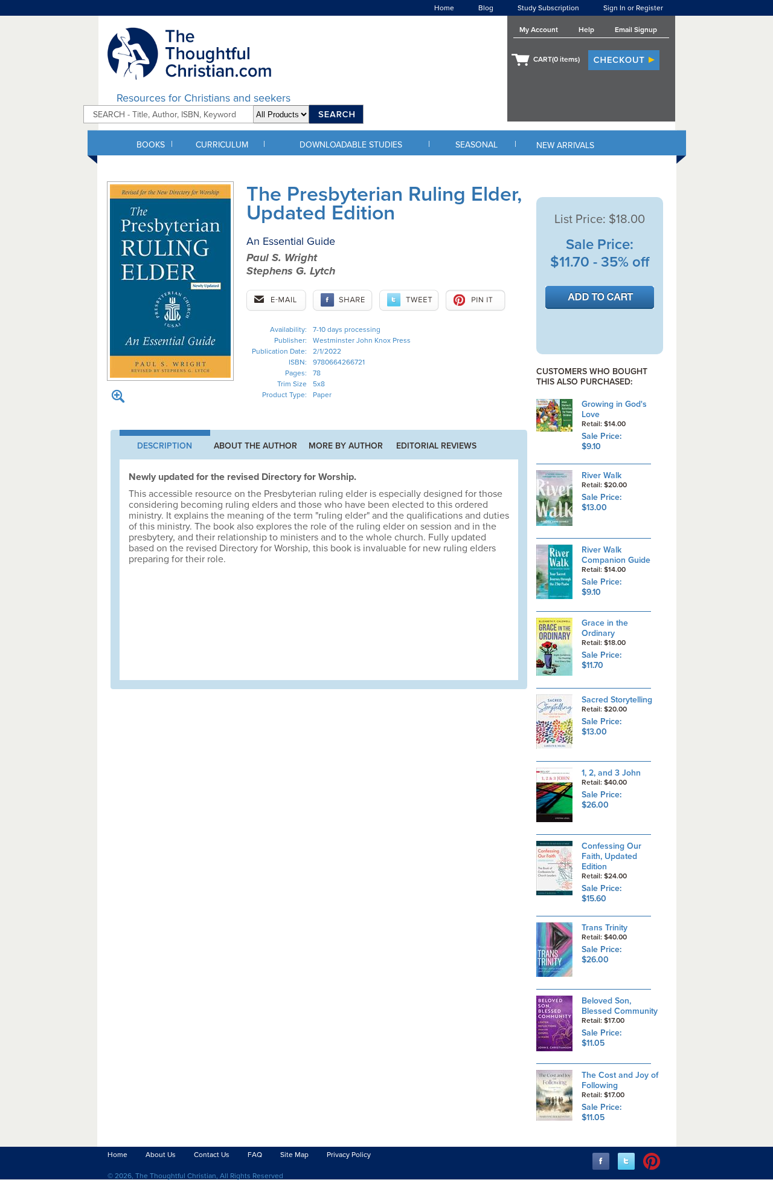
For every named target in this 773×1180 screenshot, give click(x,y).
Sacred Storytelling (617, 700)
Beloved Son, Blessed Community (620, 1006)
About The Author (255, 446)
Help (586, 29)
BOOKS (150, 145)
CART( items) (556, 59)
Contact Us (211, 1154)
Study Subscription (548, 8)
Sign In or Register (633, 8)
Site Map (294, 1154)
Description (164, 446)
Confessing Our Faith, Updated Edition (611, 856)
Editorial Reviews (436, 446)
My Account (538, 29)
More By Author (346, 446)
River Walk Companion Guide (616, 555)
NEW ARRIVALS (565, 145)
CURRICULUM (222, 145)
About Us (161, 1154)
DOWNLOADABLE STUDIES (351, 145)
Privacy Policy (349, 1154)
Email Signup (636, 29)
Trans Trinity (604, 927)
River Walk (601, 475)
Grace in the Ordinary (605, 628)
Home (444, 8)
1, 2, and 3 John (611, 773)
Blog (485, 8)
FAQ (255, 1154)
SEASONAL (476, 145)
